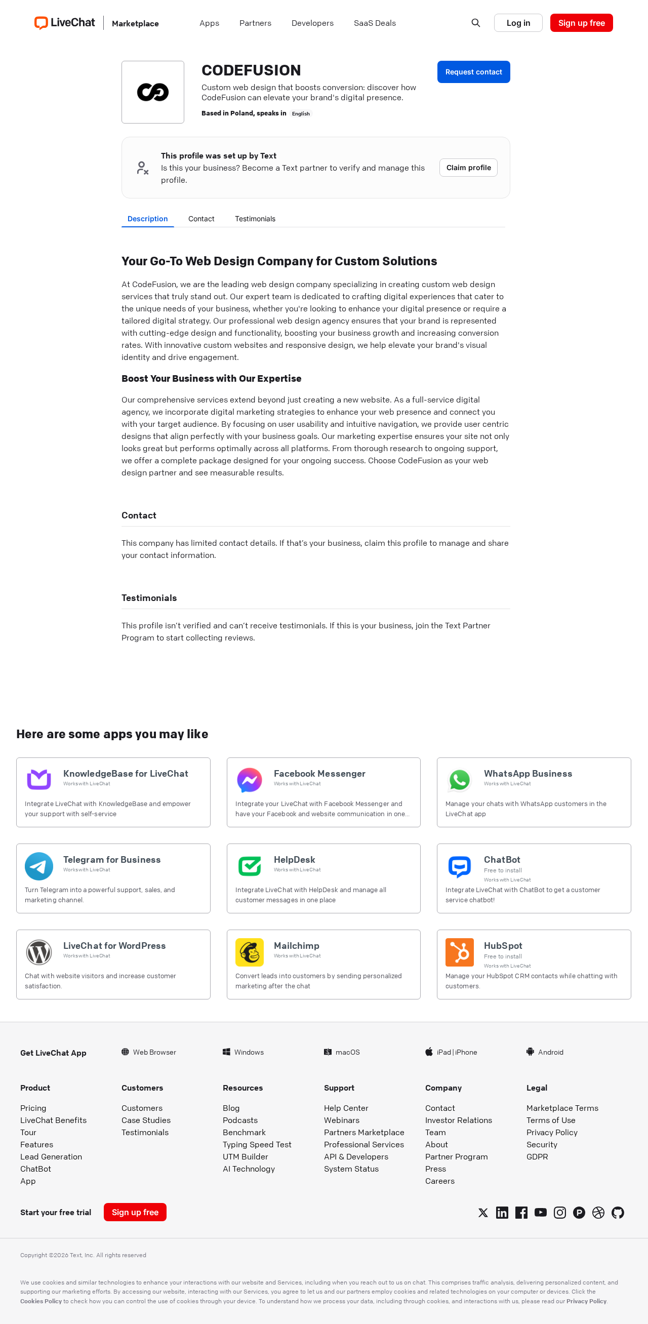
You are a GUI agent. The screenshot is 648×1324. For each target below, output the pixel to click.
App (28, 1181)
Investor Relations (458, 1120)
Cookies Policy (41, 1301)
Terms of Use (551, 1120)
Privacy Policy (552, 1132)
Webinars (341, 1120)
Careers (440, 1181)
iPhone (466, 1051)
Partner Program (456, 1156)
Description (148, 218)
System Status (351, 1168)
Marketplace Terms (562, 1108)
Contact (201, 218)
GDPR (537, 1156)
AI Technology (249, 1168)
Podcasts (240, 1120)
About (436, 1144)
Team (435, 1132)
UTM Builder (245, 1156)
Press (435, 1168)
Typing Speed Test (257, 1144)
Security (541, 1144)
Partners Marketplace (364, 1132)
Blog (231, 1108)
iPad (444, 1051)
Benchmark (244, 1132)
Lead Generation (51, 1156)
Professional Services (364, 1144)
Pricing (33, 1108)
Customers (142, 1108)
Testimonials (255, 218)
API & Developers (356, 1156)
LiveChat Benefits (53, 1120)
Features (36, 1144)
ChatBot (35, 1168)
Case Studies (146, 1120)
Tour (28, 1132)
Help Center (346, 1108)
